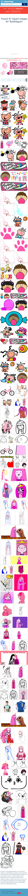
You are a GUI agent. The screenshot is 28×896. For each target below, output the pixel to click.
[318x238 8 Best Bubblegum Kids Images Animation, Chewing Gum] (8, 378)
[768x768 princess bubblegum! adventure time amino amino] (7, 598)
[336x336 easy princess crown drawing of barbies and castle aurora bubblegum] (6, 462)
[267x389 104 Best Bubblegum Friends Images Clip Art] (6, 272)
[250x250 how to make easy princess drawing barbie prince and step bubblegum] (20, 462)
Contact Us (13, 893)
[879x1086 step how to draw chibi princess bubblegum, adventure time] (22, 836)
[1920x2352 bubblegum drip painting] (7, 427)
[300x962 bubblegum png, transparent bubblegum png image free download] (1, 144)
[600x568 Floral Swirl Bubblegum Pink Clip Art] (7, 198)
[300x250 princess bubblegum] (20, 623)
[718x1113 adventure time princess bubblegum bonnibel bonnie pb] (4, 475)
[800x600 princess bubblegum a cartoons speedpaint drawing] (19, 634)
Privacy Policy (5, 893)
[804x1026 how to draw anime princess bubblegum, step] (7, 752)
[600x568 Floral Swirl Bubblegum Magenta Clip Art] (20, 211)
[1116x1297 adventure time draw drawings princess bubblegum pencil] (21, 391)
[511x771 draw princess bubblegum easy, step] (4, 695)
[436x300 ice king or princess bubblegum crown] (20, 402)
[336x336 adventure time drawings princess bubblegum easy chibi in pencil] (20, 413)
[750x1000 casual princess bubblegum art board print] (7, 490)
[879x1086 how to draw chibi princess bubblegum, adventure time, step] (20, 427)
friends (19, 80)
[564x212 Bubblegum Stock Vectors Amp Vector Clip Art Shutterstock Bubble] (18, 296)
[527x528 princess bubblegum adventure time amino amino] (20, 598)
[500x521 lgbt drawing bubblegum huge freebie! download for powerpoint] (7, 797)
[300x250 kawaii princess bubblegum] (21, 570)
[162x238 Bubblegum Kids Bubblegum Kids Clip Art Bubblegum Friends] (4, 106)
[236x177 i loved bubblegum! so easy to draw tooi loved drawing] (6, 402)
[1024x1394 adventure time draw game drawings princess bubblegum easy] (4, 684)
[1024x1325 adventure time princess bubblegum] (6, 736)
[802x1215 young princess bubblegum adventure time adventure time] (5, 769)
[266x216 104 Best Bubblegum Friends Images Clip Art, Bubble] (20, 222)
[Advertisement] (14, 39)
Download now (15, 11)
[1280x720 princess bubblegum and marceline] (13, 658)
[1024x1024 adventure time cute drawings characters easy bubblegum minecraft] (6, 413)
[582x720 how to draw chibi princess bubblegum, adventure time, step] (13, 695)
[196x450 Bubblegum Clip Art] (1, 296)
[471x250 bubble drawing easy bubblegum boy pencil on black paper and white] (13, 783)
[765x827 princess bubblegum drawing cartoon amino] (5, 634)
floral (25, 80)
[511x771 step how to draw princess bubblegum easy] (3, 439)
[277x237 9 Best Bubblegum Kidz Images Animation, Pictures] (4, 342)
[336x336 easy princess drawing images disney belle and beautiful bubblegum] (6, 672)
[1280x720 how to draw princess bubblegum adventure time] (19, 561)
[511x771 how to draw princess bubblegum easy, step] (21, 548)
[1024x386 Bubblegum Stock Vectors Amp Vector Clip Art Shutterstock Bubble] (13, 167)
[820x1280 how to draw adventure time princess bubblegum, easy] (13, 684)
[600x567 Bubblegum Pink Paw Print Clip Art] (7, 234)
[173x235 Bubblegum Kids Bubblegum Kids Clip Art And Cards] (5, 118)
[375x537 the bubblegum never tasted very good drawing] (11, 439)
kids (3, 80)
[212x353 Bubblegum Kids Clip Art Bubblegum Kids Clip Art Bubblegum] (4, 92)
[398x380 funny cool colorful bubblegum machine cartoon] (20, 849)
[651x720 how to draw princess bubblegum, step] (7, 518)
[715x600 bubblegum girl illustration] (9, 812)
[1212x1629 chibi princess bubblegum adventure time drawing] (20, 490)
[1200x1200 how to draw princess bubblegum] (5, 561)
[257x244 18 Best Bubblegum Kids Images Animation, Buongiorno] (21, 367)
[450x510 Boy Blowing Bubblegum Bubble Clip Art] (21, 198)
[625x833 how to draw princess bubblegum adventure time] (21, 518)
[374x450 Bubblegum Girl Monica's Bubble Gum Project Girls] (21, 155)
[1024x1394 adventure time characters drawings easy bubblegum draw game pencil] (21, 797)
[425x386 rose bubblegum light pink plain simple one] (20, 450)
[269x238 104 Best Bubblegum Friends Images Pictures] (8, 156)
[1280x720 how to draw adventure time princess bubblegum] (13, 532)
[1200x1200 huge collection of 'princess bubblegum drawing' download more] (20, 672)
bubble (8, 80)
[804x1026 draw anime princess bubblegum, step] (4, 504)
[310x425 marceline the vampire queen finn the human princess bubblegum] (6, 583)
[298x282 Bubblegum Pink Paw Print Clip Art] (20, 246)
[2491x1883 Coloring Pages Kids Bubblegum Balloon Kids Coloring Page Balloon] (21, 145)
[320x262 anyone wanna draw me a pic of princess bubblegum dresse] (18, 475)
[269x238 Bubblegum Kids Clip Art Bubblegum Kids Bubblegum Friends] (18, 92)
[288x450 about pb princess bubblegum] (13, 645)
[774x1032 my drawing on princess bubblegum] (20, 583)
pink (14, 80)
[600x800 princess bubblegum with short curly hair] (23, 695)
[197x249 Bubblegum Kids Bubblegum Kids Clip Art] (22, 106)
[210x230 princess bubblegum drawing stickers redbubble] (6, 623)
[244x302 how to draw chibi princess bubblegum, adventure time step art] (22, 645)
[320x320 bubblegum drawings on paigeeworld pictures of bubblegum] (9, 145)
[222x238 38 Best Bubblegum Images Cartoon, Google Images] (21, 233)
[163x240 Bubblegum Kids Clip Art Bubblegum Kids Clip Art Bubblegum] (13, 106)
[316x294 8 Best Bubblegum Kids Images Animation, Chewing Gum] (20, 333)
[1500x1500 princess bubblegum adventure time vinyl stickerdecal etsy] (20, 610)
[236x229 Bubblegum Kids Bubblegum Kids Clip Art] (19, 118)
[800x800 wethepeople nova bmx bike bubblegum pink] (7, 391)
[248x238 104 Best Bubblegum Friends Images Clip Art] (6, 333)
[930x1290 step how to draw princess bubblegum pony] (4, 645)
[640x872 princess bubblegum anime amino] (21, 752)
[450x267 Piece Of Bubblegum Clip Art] (13, 319)
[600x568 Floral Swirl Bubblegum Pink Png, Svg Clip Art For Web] (6, 211)
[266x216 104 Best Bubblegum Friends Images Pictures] (7, 367)
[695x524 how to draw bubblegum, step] (21, 439)
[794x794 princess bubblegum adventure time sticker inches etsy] (6, 610)
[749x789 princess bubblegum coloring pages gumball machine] (7, 862)
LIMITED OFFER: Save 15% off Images (14, 58)
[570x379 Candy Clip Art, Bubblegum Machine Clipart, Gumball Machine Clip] (19, 177)
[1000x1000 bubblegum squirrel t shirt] (6, 706)
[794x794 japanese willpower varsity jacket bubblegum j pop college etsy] (20, 706)
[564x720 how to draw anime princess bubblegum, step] (23, 504)
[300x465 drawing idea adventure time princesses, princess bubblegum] (14, 504)
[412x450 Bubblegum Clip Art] (5, 177)
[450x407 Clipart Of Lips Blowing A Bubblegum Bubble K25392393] (7, 305)
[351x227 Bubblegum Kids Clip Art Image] (13, 353)
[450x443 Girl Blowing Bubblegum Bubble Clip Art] (7, 287)
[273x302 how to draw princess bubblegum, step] (8, 548)
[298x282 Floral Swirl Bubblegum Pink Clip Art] (7, 258)
